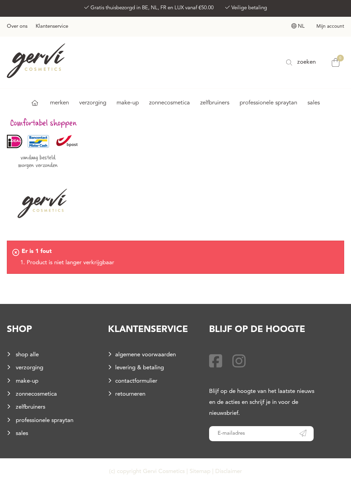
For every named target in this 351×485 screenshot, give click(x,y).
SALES (313, 103)
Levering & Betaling (139, 368)
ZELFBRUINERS (214, 103)
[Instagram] (239, 362)
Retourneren (130, 394)
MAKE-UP (128, 103)
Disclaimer (228, 471)
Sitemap (200, 471)
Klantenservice (52, 26)
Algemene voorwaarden (145, 355)
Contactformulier (136, 381)
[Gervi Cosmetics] (36, 60)
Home (35, 103)
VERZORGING (92, 103)
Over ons (17, 26)
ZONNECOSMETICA (169, 103)
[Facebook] (215, 362)
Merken (59, 103)
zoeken (305, 62)
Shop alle (26, 355)
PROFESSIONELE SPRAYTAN (268, 103)
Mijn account (330, 26)
